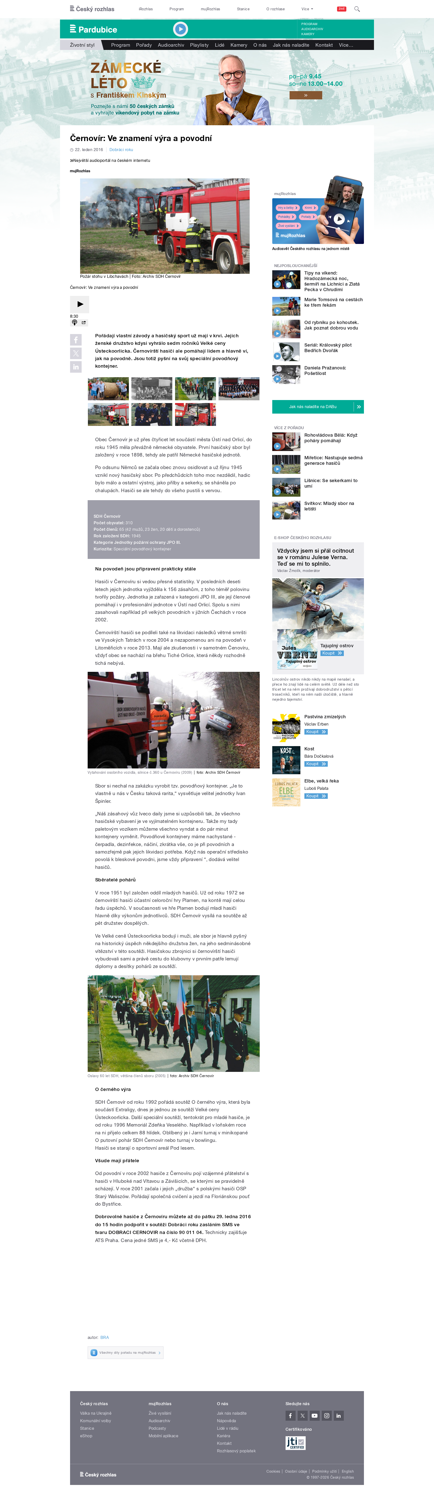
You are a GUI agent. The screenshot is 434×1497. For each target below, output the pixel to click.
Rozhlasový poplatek (236, 1451)
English (348, 1471)
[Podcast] (74, 323)
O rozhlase (275, 9)
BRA (104, 1337)
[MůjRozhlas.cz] (80, 171)
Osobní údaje (296, 1471)
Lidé (220, 45)
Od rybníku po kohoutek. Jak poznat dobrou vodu (331, 325)
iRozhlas (146, 9)
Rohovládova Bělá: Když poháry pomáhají (331, 437)
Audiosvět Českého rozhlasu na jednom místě (310, 249)
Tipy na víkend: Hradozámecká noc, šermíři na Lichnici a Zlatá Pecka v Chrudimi (332, 281)
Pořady (144, 45)
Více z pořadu (289, 428)
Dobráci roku (121, 149)
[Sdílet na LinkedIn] (76, 367)
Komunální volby (95, 1420)
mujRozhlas (210, 9)
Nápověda (226, 1420)
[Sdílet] (83, 323)
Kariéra (223, 1436)
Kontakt (324, 45)
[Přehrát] (79, 304)
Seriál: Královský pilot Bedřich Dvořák (328, 347)
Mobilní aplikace (164, 1436)
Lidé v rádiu (228, 1428)
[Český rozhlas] (92, 9)
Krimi (308, 208)
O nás (260, 45)
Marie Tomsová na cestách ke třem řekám (333, 302)
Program (177, 9)
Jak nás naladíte (291, 45)
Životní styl (82, 45)
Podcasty (157, 1428)
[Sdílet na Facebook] (76, 340)
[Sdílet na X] (76, 353)
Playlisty (199, 45)
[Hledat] (357, 9)
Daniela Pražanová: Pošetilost (325, 370)
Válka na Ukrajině (96, 1413)
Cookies (273, 1471)
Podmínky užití (324, 1471)
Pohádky (284, 217)
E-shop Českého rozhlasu (303, 538)
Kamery (307, 34)
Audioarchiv (312, 29)
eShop (86, 1436)
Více (346, 45)
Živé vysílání (286, 226)
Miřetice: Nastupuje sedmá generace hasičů (333, 460)
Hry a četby (286, 208)
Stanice (243, 9)
